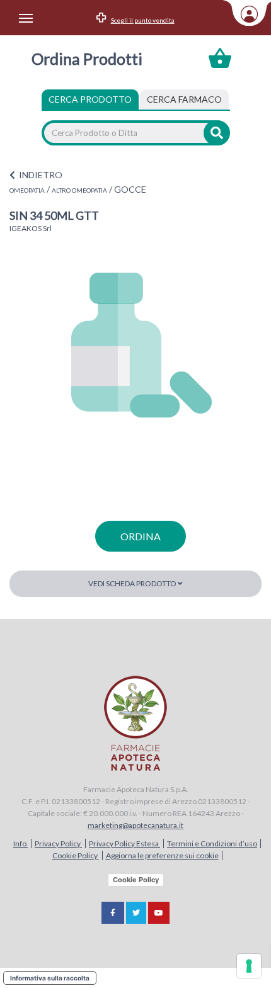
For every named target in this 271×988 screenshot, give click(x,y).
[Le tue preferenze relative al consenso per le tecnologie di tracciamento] (249, 966)
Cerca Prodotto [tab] (90, 99)
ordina (140, 536)
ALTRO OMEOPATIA (79, 190)
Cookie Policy (75, 855)
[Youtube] (159, 913)
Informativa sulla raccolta (49, 978)
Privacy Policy (58, 843)
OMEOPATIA (27, 190)
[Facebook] (112, 913)
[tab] (184, 99)
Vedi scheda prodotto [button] (133, 583)
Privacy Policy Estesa (124, 843)
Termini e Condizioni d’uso (212, 843)
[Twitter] (136, 913)
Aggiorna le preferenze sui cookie (162, 855)
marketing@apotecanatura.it (135, 825)
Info (20, 843)
